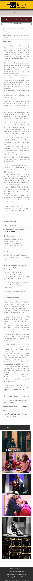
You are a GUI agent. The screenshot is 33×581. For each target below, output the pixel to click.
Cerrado (12, 232)
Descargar (24, 406)
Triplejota (26, 580)
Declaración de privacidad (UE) (16, 574)
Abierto (6, 232)
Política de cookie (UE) (16, 569)
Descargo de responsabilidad (16, 577)
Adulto (14, 225)
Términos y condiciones (16, 571)
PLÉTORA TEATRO (16, 23)
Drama (14, 221)
